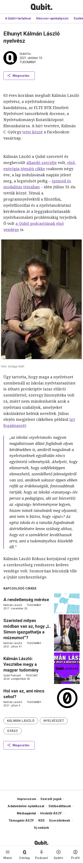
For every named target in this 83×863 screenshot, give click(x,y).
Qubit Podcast (12, 675)
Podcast (41, 858)
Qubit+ (58, 858)
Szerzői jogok (51, 799)
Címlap (24, 858)
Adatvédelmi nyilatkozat (26, 806)
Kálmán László (12, 605)
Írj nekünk (41, 828)
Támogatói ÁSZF (21, 820)
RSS (41, 820)
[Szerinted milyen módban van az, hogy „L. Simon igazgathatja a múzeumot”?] (67, 633)
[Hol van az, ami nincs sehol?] (67, 698)
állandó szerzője (41, 162)
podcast (32, 675)
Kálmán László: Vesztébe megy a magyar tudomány (21, 664)
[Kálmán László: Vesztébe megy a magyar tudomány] (67, 668)
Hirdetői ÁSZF (51, 813)
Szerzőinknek (59, 820)
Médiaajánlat (26, 813)
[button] (20, 720)
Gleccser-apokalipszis (52, 18)
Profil (75, 858)
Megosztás (21, 76)
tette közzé (32, 131)
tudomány (28, 62)
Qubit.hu (25, 53)
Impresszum (26, 799)
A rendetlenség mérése (26, 599)
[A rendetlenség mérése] (67, 604)
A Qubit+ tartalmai (18, 18)
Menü (7, 858)
